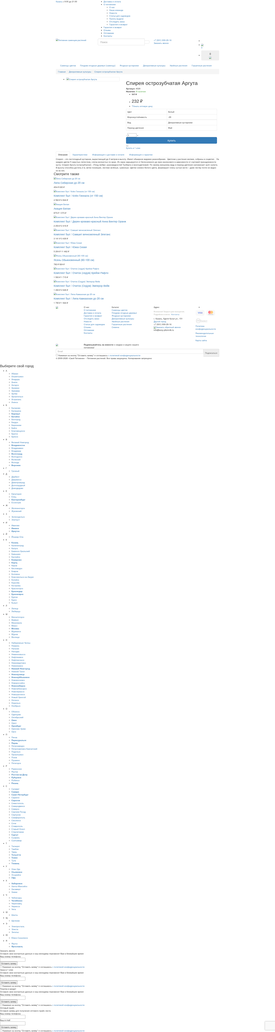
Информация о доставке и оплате (108, 154)
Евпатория (16, 493)
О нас (112, 7)
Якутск (14, 943)
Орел (13, 723)
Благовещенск (18, 430)
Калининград (17, 545)
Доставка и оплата (112, 1)
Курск (14, 599)
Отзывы (107, 30)
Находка (15, 651)
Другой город (160, 321)
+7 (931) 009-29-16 (162, 40)
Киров (14, 565)
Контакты (108, 35)
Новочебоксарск (19, 688)
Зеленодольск (18, 516)
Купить (172, 140)
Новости (113, 12)
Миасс (14, 625)
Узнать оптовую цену (142, 106)
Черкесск (15, 906)
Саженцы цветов (68, 65)
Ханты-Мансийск (19, 886)
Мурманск (16, 631)
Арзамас (15, 387)
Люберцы (15, 611)
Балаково (15, 407)
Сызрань (15, 837)
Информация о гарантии (141, 154)
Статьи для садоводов (119, 15)
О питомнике (110, 4)
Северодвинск (18, 806)
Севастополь (17, 803)
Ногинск (15, 700)
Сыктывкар (16, 840)
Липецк (14, 608)
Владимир (16, 450)
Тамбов (14, 849)
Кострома (15, 585)
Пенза (14, 737)
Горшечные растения (202, 65)
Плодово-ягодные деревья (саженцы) (97, 65)
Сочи (13, 823)
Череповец (16, 903)
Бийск (14, 427)
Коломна (15, 574)
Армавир (15, 390)
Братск (14, 433)
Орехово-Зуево (18, 728)
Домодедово (17, 488)
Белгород (15, 419)
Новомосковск (18, 680)
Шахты (14, 914)
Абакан (14, 373)
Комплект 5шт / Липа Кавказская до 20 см (79, 298)
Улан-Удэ (15, 869)
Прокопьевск (17, 754)
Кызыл (14, 602)
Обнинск (15, 711)
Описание (63, 154)
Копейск (15, 579)
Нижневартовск (18, 662)
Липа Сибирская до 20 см (69, 182)
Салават (15, 788)
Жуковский (16, 511)
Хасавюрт (16, 889)
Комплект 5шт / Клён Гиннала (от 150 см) (78, 195)
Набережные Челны (20, 642)
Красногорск (17, 588)
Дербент (15, 476)
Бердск (14, 422)
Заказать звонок (161, 43)
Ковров (14, 571)
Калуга (14, 548)
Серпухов (15, 814)
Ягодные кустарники (129, 65)
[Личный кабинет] (204, 40)
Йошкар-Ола (17, 536)
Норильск (15, 702)
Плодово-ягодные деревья (124, 312)
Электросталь (17, 926)
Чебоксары (16, 897)
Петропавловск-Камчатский (24, 748)
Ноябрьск (15, 705)
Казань (59, 1)
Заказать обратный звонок (168, 327)
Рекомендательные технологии (205, 334)
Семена (115, 327)
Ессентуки (16, 502)
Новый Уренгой (18, 697)
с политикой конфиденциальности (124, 355)
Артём (14, 393)
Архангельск (17, 396)
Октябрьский (17, 717)
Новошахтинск (18, 694)
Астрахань (16, 399)
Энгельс (15, 932)
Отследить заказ (117, 21)
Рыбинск (15, 780)
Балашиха (16, 410)
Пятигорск (16, 763)
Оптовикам (109, 33)
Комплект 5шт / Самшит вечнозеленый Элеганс (82, 234)
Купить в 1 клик (133, 148)
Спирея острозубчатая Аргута (108, 71)
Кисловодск (16, 568)
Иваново (15, 525)
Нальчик (15, 648)
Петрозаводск (17, 745)
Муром (14, 634)
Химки (14, 892)
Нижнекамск (17, 665)
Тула (13, 860)
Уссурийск (16, 874)
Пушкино (15, 760)
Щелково (15, 920)
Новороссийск (18, 682)
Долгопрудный (18, 485)
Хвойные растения (178, 65)
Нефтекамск (17, 657)
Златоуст (15, 519)
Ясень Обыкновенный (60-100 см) (74, 260)
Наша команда (116, 10)
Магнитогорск (17, 617)
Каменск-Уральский (20, 551)
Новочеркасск (17, 691)
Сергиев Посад (18, 811)
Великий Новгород (20, 442)
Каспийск (15, 556)
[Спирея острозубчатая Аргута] (93, 79)
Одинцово (16, 714)
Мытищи (15, 637)
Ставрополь (17, 826)
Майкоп (15, 619)
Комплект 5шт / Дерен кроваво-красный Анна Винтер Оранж (90, 221)
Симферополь (18, 817)
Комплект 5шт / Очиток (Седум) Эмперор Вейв (81, 285)
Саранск (15, 797)
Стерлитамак (17, 831)
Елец (13, 496)
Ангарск (15, 385)
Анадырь (15, 379)
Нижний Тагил (18, 671)
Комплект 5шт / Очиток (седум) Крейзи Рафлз (81, 273)
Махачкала (16, 622)
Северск (15, 808)
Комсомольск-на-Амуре (22, 576)
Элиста (14, 929)
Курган (14, 596)
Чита (13, 909)
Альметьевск (17, 376)
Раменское (16, 768)
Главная (62, 71)
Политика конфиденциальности (206, 327)
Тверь (14, 851)
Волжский (15, 459)
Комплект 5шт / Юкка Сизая (70, 247)
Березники (16, 425)
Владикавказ (17, 448)
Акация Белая (62, 208)
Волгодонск (16, 456)
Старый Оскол (18, 828)
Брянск (14, 436)
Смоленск (16, 820)
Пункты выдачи (116, 18)
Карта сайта (201, 340)
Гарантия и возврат (118, 24)
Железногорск (18, 508)
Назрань (15, 645)
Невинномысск (18, 654)
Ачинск (14, 402)
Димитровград (18, 482)
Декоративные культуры (154, 65)
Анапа (14, 382)
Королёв (15, 582)
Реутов (14, 771)
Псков (14, 757)
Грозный (15, 470)
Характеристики (79, 154)
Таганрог (15, 846)
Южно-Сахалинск (19, 937)
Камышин (15, 554)
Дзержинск (16, 479)
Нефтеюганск (17, 659)
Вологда (15, 462)
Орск (13, 731)
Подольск (15, 751)
